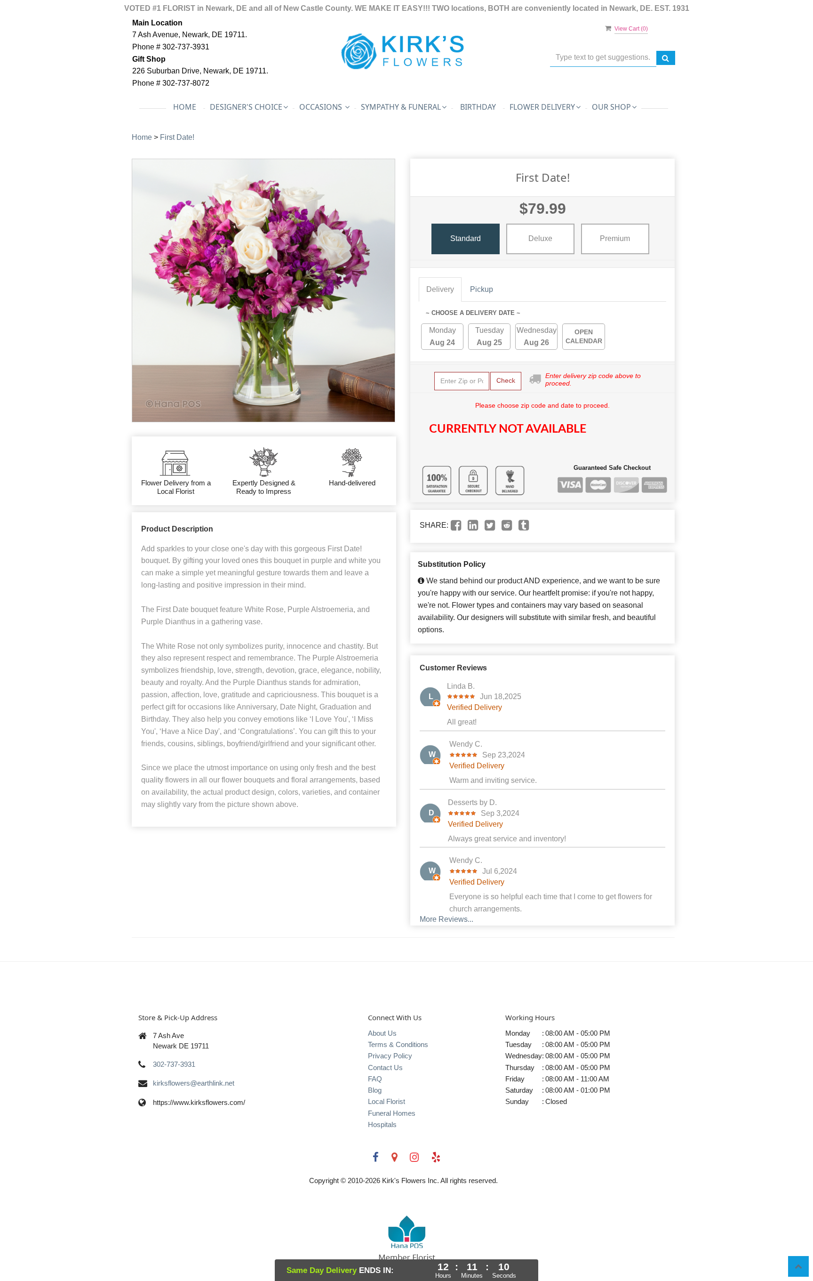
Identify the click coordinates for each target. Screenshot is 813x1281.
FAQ (375, 1079)
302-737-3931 (174, 1064)
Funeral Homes (391, 1113)
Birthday (478, 107)
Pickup (481, 289)
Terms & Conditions (398, 1044)
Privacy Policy (390, 1056)
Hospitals (382, 1124)
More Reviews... (446, 919)
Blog (375, 1090)
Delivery (440, 289)
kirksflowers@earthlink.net (193, 1083)
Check (505, 380)
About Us (382, 1033)
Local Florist (386, 1101)
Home (184, 107)
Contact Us (385, 1067)
